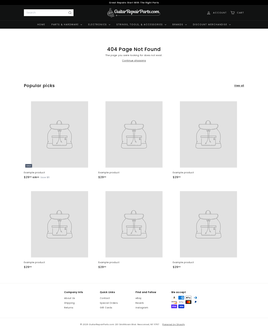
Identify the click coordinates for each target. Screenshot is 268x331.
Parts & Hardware (65, 24)
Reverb (140, 303)
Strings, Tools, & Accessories (140, 24)
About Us (69, 298)
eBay (139, 298)
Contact (105, 298)
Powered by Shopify (173, 324)
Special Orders (109, 303)
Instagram (142, 307)
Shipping (69, 303)
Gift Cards (106, 307)
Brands (178, 24)
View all (239, 85)
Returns (68, 307)
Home (41, 24)
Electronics (98, 24)
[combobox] (49, 12)
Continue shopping (134, 60)
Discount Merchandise (210, 24)
